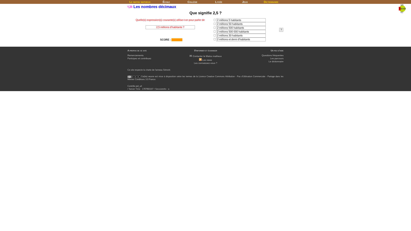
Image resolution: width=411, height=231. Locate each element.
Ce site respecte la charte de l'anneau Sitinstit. (149, 70)
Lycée (218, 2)
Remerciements (135, 55)
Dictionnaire (271, 2)
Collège (192, 2)
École (166, 2)
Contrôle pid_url (134, 86)
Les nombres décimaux (154, 6)
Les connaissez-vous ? (205, 63)
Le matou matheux (139, 2)
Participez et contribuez (139, 58)
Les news (207, 60)
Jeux (245, 2)
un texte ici (403, 8)
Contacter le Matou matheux (207, 56)
